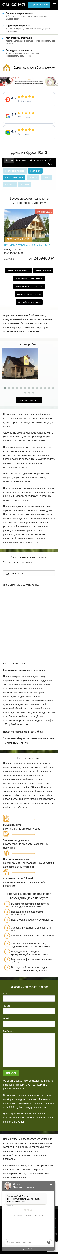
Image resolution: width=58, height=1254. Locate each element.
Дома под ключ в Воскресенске (34, 67)
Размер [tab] (22, 160)
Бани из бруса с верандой (29, 302)
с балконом (35, 171)
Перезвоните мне (39, 4)
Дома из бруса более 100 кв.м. (29, 278)
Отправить (11, 1073)
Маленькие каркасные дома (29, 294)
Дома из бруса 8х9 (43, 270)
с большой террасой (14, 177)
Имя (5, 993)
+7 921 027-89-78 (14, 4)
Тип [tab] (10, 160)
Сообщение (9, 1031)
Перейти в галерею (29, 400)
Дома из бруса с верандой (18, 270)
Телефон (7, 1006)
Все (50, 164)
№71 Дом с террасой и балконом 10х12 (27, 245)
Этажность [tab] (39, 160)
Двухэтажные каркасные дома (29, 286)
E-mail (6, 1018)
